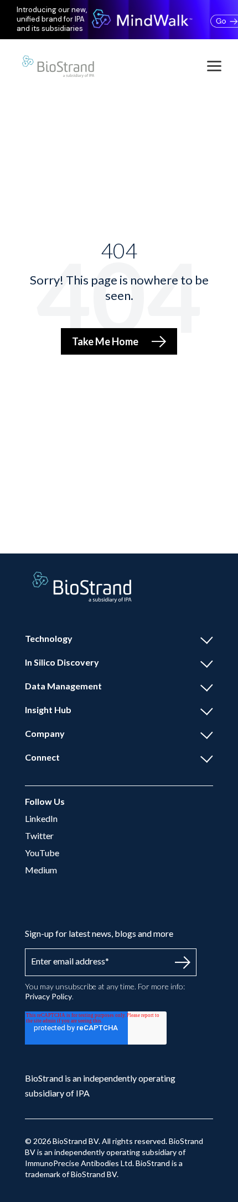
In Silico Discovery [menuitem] (62, 662)
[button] (214, 65)
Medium (41, 869)
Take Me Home (105, 341)
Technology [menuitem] (49, 638)
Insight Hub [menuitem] (48, 709)
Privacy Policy (48, 996)
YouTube (42, 852)
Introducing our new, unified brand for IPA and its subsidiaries (52, 19)
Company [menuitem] (45, 733)
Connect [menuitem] (42, 757)
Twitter (39, 835)
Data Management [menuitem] (63, 686)
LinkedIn (41, 818)
